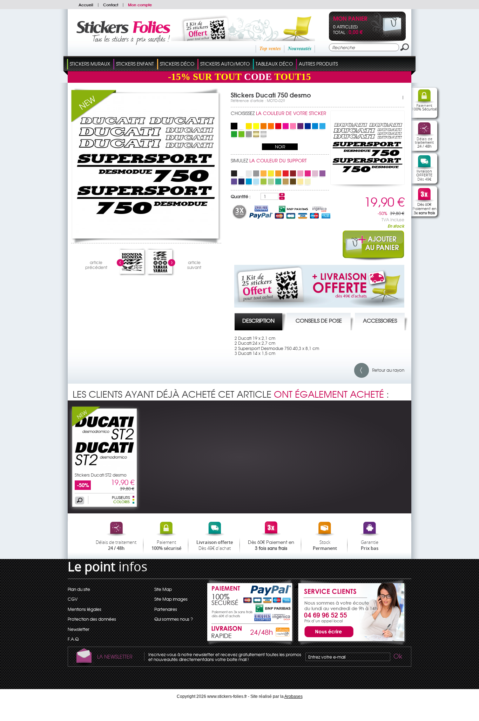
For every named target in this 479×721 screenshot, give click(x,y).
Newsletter (78, 629)
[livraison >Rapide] (250, 633)
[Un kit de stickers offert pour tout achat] (233, 39)
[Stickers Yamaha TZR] (160, 271)
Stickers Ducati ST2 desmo (101, 475)
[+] (282, 194)
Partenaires (165, 609)
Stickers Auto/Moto (225, 63)
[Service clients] (350, 643)
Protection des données (92, 619)
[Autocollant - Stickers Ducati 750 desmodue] (146, 233)
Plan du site (79, 589)
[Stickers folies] (123, 43)
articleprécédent (96, 264)
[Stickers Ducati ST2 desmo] (86, 425)
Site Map (163, 589)
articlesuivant (194, 264)
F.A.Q (73, 639)
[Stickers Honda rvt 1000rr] (132, 271)
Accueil (86, 4)
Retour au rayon (386, 370)
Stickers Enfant (135, 63)
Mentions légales (84, 609)
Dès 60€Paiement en (424, 208)
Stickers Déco (177, 63)
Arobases (293, 696)
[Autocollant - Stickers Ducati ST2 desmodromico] (104, 469)
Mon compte (140, 4)
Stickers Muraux (90, 63)
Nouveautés (299, 48)
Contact (110, 4)
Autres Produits (318, 63)
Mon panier (350, 19)
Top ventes (270, 48)
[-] (282, 198)
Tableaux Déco (274, 63)
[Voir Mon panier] (386, 36)
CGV (72, 599)
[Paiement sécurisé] (250, 599)
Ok (397, 657)
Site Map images (171, 599)
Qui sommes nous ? (173, 619)
